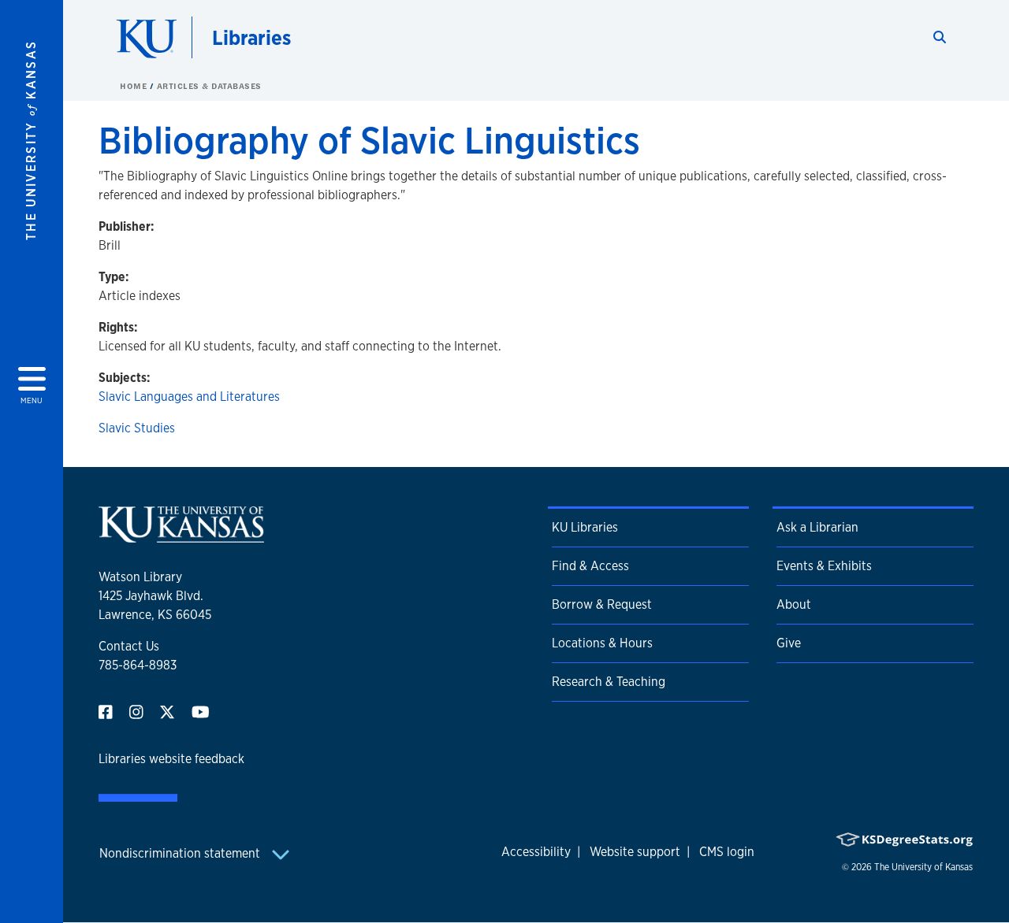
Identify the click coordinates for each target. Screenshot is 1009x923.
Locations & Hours (602, 643)
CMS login (726, 851)
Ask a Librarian (817, 527)
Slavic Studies (137, 428)
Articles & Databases (209, 85)
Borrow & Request (602, 604)
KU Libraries (585, 527)
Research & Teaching (608, 681)
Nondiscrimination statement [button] (181, 853)
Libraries (251, 37)
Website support (635, 851)
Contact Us (129, 646)
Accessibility (536, 851)
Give (788, 643)
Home (135, 85)
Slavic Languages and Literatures (189, 396)
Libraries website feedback (171, 759)
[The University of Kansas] (181, 536)
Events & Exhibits (824, 566)
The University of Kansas (923, 867)
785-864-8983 (138, 665)
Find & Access (590, 566)
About (793, 604)
